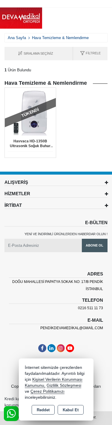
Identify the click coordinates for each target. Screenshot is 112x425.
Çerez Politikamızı (47, 391)
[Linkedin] (51, 348)
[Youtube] (70, 348)
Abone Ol (94, 245)
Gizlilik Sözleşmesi (64, 385)
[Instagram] (61, 348)
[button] (90, 53)
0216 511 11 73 (90, 308)
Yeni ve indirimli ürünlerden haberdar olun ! (66, 234)
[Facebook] (42, 348)
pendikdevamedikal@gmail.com (71, 328)
